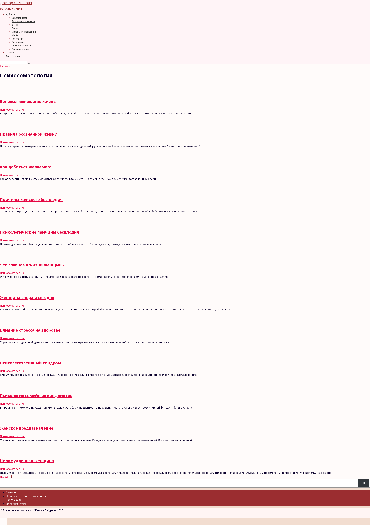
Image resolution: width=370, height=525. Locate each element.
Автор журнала (14, 56)
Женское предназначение (26, 428)
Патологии (17, 38)
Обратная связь (16, 504)
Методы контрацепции (24, 31)
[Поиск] (363, 483)
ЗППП (15, 25)
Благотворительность (23, 21)
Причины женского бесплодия (31, 199)
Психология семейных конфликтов (36, 395)
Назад (4, 476)
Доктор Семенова (16, 2)
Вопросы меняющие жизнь (28, 101)
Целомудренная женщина (27, 460)
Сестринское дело (21, 49)
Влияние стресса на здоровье (30, 330)
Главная (11, 492)
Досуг (15, 28)
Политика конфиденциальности (27, 496)
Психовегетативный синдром (30, 362)
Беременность (19, 18)
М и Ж (15, 35)
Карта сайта (14, 500)
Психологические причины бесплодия (39, 232)
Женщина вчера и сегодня (27, 297)
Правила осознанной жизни (28, 134)
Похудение (18, 42)
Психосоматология (22, 45)
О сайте (10, 52)
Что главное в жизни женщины (32, 264)
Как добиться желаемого (25, 166)
